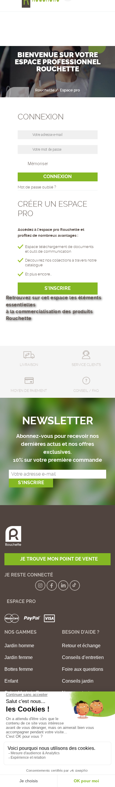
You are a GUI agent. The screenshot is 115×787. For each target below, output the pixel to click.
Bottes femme (18, 669)
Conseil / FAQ (86, 391)
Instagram (40, 585)
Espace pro (20, 601)
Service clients (86, 365)
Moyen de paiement (29, 391)
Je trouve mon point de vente (59, 559)
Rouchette (45, 90)
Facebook (52, 585)
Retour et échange (81, 645)
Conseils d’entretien (83, 657)
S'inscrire (58, 288)
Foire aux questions (82, 669)
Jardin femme (18, 657)
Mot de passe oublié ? (37, 187)
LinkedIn (63, 585)
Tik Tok (75, 585)
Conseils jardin (77, 681)
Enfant (11, 681)
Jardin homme (19, 645)
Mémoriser (38, 163)
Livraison (29, 365)
